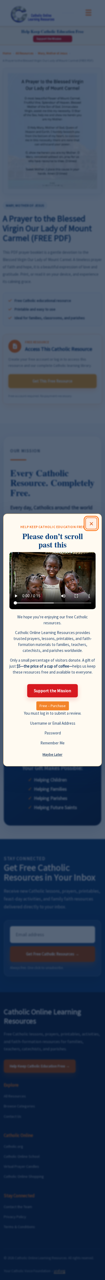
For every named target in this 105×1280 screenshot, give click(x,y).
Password (52, 732)
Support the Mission (52, 690)
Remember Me (52, 742)
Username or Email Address (52, 723)
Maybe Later (52, 754)
